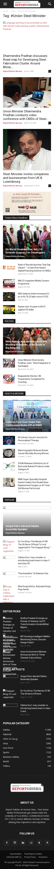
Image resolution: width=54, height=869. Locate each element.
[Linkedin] (23, 843)
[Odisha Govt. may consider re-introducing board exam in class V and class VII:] (9, 560)
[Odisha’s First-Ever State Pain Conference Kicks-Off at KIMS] (27, 416)
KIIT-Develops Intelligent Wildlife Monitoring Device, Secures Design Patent (35, 639)
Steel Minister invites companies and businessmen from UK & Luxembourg (26, 177)
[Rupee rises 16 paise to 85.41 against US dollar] (9, 309)
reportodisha (15, 854)
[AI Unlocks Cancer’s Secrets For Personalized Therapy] (9, 440)
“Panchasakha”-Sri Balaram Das (33, 573)
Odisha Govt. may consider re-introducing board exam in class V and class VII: (34, 560)
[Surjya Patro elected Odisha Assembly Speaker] (27, 521)
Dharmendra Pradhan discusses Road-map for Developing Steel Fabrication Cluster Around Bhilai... (25, 61)
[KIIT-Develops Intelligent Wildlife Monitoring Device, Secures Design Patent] (10, 644)
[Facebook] (7, 843)
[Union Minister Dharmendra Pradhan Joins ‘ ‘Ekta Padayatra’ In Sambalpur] (9, 363)
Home (5, 11)
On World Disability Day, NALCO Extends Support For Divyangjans (25, 251)
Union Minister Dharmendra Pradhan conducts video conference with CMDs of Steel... (26, 115)
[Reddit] (31, 843)
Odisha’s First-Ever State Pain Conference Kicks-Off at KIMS (24, 423)
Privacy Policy (30, 857)
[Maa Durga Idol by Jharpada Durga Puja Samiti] (9, 594)
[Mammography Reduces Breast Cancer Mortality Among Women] (9, 453)
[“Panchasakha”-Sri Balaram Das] (9, 579)
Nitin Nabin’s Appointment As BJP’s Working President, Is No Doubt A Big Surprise (26, 344)
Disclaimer (43, 857)
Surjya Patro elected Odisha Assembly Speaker (22, 528)
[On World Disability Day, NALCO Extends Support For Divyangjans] (27, 241)
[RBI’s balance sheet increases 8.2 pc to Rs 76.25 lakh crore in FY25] (9, 296)
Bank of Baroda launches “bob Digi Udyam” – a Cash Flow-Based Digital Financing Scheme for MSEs (34, 267)
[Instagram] (15, 843)
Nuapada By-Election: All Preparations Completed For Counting (31, 379)
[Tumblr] (39, 843)
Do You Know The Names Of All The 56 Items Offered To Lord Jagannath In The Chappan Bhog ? (34, 544)
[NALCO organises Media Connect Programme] (9, 283)
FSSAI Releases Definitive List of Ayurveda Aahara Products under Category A (34, 466)
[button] (5, 4)
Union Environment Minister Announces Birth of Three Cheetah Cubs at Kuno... (33, 654)
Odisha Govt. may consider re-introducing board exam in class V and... (35, 708)
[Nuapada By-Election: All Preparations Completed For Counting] (9, 379)
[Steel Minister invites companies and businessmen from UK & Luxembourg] (27, 149)
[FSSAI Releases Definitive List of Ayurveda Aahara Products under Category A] (9, 466)
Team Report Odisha (33, 854)
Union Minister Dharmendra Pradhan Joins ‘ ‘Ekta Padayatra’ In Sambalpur (34, 363)
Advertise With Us (13, 857)
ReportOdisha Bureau (12, 71)
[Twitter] (47, 843)
